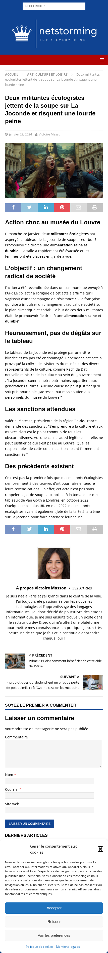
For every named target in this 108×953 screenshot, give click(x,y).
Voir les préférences (54, 935)
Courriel (12, 789)
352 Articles (82, 588)
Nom (9, 774)
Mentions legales (68, 946)
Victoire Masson (51, 134)
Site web (12, 804)
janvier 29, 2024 (20, 134)
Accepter (54, 908)
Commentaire (16, 737)
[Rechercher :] (54, 5)
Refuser (54, 921)
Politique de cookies (39, 946)
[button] (100, 849)
